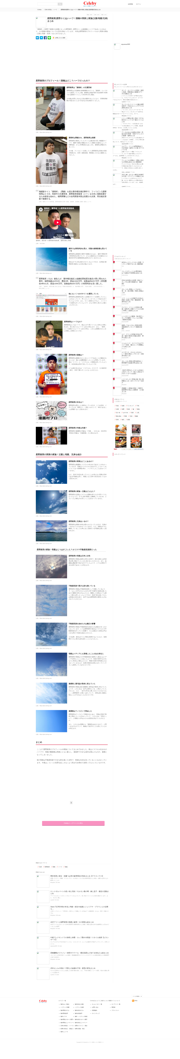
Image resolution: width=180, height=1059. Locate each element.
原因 (128, 419)
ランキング (130, 405)
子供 (138, 405)
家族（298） (90, 14)
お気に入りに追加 (60, 37)
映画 (128, 409)
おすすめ (125, 412)
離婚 (136, 416)
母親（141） (104, 14)
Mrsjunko (52, 882)
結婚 (123, 405)
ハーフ (60, 867)
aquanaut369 (53, 946)
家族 (66, 867)
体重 (123, 409)
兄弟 (40, 867)
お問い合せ (95, 1007)
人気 (138, 412)
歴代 (117, 419)
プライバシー (115, 1010)
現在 (117, 405)
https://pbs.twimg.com (46, 132)
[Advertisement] (55, 58)
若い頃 (118, 412)
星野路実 (47, 867)
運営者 (113, 1007)
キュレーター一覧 (97, 1004)
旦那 (132, 412)
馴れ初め (118, 416)
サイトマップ (96, 1013)
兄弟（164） (97, 14)
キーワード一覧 (116, 1004)
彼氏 (123, 419)
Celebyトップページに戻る (73, 823)
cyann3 (52, 900)
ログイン (138, 4)
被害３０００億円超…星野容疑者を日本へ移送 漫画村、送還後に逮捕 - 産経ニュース (67, 201)
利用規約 (94, 1010)
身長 (117, 409)
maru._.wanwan (126, 172)
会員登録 (130, 4)
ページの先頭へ (136, 996)
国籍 (54, 867)
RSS (136, 1000)
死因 (125, 416)
